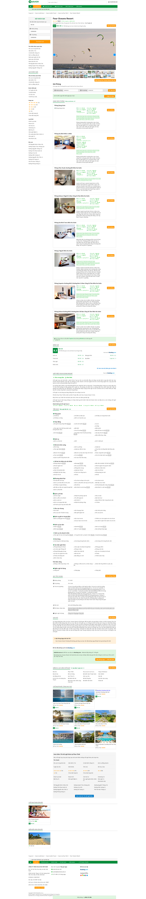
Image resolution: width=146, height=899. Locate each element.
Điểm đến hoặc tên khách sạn (38, 22)
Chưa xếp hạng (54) (33, 115)
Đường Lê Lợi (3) (33, 153)
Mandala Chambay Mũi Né (102, 692)
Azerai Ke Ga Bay (57, 744)
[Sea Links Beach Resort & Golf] (84, 722)
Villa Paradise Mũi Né (80, 744)
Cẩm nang (79, 6)
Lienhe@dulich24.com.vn (59, 872)
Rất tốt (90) (71, 767)
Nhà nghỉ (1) (32, 136)
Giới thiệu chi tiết (39, 887)
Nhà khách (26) (32, 138)
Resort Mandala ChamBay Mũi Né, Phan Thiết (106, 745)
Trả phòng (34, 34)
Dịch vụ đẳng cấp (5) (34, 55)
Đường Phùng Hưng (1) (34, 163)
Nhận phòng (34, 28)
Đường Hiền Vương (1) (34, 155)
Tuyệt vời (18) (57, 767)
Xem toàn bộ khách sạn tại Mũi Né (40, 9)
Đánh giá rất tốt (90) (34, 59)
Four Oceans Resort (34, 819)
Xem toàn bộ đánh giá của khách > (107, 368)
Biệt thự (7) (31, 130)
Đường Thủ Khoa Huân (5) (35, 151)
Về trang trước (84, 862)
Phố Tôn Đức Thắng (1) (34, 161)
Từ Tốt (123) (32, 94)
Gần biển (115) (32, 50)
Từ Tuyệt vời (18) (33, 90)
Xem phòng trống (110, 576)
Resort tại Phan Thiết (63, 13)
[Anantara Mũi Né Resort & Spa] (63, 722)
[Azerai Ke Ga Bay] (63, 742)
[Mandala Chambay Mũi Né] (102, 690)
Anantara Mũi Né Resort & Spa (61, 724)
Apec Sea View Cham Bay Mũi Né (61, 703)
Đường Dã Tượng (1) (34, 159)
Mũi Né (38, 6)
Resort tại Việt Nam (39, 13)
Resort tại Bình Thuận (51, 13)
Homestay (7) (32, 127)
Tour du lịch (48, 6)
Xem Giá (112, 90)
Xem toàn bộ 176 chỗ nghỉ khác (84, 796)
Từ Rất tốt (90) (32, 92)
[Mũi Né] (39, 844)
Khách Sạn (59, 6)
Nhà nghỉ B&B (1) (33, 132)
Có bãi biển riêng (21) (34, 53)
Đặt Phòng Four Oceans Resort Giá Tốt (105, 80)
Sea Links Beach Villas (101, 724)
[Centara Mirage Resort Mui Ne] (84, 701)
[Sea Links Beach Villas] (105, 722)
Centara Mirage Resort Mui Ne (82, 703)
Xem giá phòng (111, 25)
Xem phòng (112, 344)
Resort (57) (31, 123)
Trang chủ (31, 13)
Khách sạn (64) (32, 121)
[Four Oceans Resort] (39, 817)
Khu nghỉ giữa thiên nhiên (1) (36, 134)
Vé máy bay (70, 6)
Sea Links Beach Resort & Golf (82, 724)
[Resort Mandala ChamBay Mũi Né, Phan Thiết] (105, 742)
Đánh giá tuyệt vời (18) (34, 57)
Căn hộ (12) (31, 125)
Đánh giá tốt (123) (33, 61)
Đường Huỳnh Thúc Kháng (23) (36, 65)
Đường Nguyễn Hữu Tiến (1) (36, 157)
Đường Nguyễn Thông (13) (35, 68)
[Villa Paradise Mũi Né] (84, 742)
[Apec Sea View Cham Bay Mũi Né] (63, 701)
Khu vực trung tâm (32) (34, 48)
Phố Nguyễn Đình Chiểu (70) (36, 63)
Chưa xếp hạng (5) (33, 113)
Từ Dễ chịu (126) (33, 96)
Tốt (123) (85, 767)
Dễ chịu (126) (101, 767)
